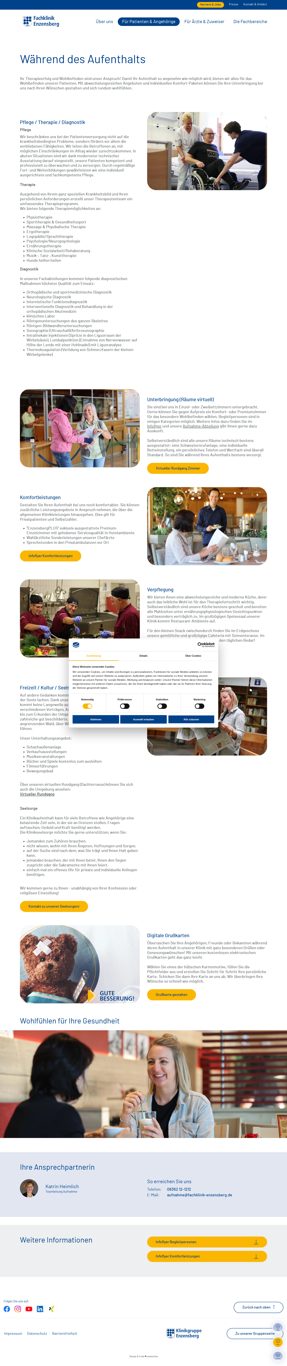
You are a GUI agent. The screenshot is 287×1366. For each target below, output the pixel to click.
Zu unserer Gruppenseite (255, 1333)
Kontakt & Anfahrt (255, 4)
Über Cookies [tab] (193, 655)
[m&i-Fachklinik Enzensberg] (41, 26)
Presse (233, 4)
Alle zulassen (191, 719)
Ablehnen (95, 719)
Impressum (13, 1333)
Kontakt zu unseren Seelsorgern (54, 906)
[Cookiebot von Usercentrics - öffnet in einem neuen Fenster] (200, 644)
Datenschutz (37, 1333)
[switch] (125, 706)
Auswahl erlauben (143, 719)
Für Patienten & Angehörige (148, 21)
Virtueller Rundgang (37, 794)
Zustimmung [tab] (93, 655)
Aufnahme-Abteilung (201, 426)
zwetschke (152, 1356)
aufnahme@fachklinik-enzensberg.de (199, 1195)
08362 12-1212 (179, 1189)
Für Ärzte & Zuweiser (204, 21)
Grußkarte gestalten (171, 995)
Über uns (104, 21)
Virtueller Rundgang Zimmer (178, 468)
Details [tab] (144, 655)
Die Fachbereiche (250, 21)
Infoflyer (154, 426)
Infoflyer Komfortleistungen (51, 556)
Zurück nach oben (256, 1307)
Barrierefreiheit (64, 1333)
